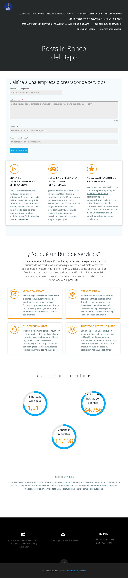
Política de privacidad (111, 29)
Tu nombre (15, 127)
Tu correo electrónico (19, 138)
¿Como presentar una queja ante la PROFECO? (100, 14)
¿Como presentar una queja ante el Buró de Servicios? (46, 14)
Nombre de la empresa (19, 89)
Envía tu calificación (19, 150)
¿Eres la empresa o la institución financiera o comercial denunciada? (55, 24)
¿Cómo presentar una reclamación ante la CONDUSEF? (95, 19)
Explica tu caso (16, 100)
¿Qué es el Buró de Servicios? (108, 24)
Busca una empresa (86, 29)
